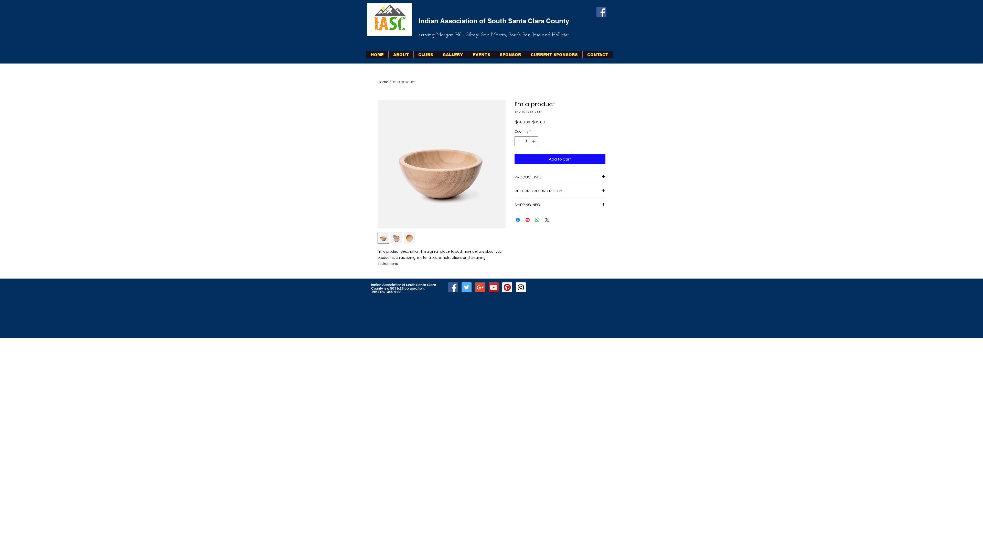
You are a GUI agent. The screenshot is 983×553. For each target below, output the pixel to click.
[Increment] (534, 141)
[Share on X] (547, 220)
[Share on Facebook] (518, 220)
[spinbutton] (526, 141)
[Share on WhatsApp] (537, 220)
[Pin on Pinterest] (528, 220)
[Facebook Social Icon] (601, 12)
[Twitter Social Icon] (467, 287)
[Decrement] (518, 141)
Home (383, 82)
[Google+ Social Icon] (480, 287)
